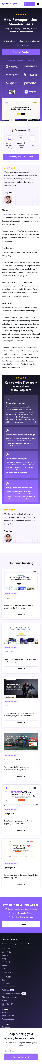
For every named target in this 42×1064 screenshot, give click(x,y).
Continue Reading (21, 52)
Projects (5, 955)
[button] (38, 4)
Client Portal (6, 952)
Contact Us (6, 1027)
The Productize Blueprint (13, 994)
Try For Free (21, 924)
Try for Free (29, 4)
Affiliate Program (8, 1016)
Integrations (6, 972)
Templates (6, 983)
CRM (3, 969)
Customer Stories (8, 987)
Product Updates (8, 1019)
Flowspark (6, 214)
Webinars (7, 990)
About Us (5, 1012)
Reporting (5, 965)
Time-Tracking (7, 962)
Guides (4, 1000)
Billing (4, 959)
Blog (3, 980)
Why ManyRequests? (10, 997)
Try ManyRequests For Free (21, 157)
